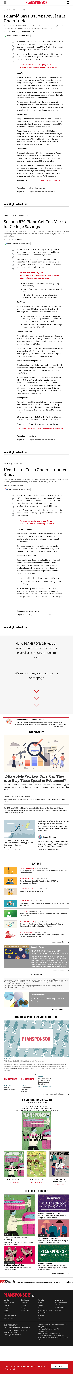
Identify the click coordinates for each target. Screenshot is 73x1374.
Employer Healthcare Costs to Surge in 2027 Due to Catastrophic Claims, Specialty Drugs (41, 925)
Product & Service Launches (17, 796)
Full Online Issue (13, 1182)
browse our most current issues (36, 1102)
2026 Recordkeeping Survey (51, 849)
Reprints (52, 192)
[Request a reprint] (13, 57)
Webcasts (7, 1058)
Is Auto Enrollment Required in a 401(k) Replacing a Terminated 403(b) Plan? (42, 935)
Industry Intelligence (10, 1315)
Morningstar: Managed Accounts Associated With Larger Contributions (44, 871)
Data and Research (27, 868)
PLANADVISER (13, 1327)
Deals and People (26, 878)
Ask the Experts (26, 932)
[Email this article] (13, 41)
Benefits (7, 463)
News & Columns (9, 1303)
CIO (5, 1327)
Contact (40, 1305)
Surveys (6, 1308)
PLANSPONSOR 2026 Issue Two (61, 1304)
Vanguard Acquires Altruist (32, 891)
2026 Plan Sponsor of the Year (49, 1214)
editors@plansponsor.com (23, 32)
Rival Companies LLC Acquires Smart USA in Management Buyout (39, 882)
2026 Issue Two (14, 1179)
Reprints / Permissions (45, 1310)
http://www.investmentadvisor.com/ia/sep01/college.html (40, 428)
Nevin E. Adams (17, 485)
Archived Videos (8, 1318)
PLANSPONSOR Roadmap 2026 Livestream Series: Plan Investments (49, 952)
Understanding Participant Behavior (24, 1061)
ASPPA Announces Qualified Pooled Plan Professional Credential (43, 914)
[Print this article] (13, 60)
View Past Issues (60, 1307)
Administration (10, 10)
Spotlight (23, 1308)
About (40, 1303)
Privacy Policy (42, 1313)
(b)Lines (23, 1305)
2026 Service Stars (45, 1263)
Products (23, 911)
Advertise (41, 1315)
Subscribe (58, 1310)
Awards (6, 1310)
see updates (58, 726)
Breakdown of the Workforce (15, 1265)
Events (6, 1313)
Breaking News (25, 1310)
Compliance (24, 901)
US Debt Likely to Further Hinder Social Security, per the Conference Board (18, 842)
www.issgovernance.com (12, 1335)
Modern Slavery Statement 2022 (49, 1333)
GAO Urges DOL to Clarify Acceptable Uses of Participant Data (33, 808)
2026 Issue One (36, 1179)
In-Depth (6, 1305)
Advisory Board (42, 1308)
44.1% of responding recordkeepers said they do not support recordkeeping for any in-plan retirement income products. (53, 843)
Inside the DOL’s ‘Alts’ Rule (48, 1238)
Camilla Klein (17, 240)
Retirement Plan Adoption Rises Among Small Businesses (53, 822)
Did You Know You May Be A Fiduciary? (16, 1238)
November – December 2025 (59, 1180)
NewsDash (24, 1303)
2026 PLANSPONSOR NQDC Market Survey (48, 999)
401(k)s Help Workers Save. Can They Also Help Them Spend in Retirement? (35, 778)
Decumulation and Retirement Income (29, 719)
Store (39, 1318)
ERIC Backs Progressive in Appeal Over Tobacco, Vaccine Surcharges (44, 904)
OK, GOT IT (59, 1366)
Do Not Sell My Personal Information (51, 1335)
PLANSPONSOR (24, 1327)
